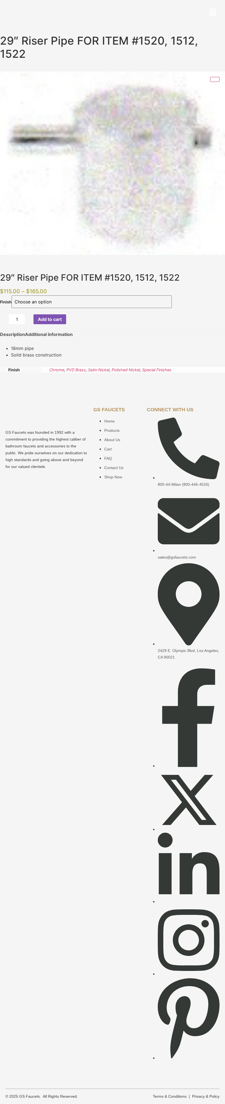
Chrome (56, 369)
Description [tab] (12, 334)
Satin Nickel (98, 369)
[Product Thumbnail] (215, 79)
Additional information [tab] (49, 334)
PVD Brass (76, 369)
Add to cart (50, 319)
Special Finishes (156, 369)
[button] (213, 12)
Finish (6, 302)
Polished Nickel (126, 369)
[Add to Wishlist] (72, 319)
